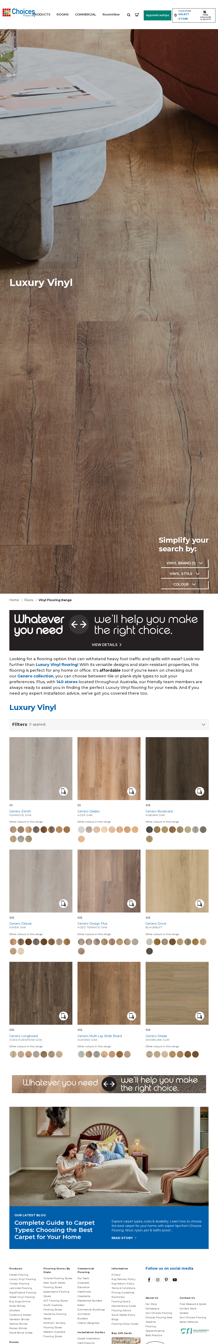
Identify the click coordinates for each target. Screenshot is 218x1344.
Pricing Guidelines (123, 1292)
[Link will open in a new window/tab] (149, 1279)
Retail (81, 1305)
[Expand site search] (129, 14)
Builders (82, 1318)
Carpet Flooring (18, 1274)
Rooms (63, 14)
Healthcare (84, 1291)
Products (41, 14)
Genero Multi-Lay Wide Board (99, 1037)
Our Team (83, 1278)
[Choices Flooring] (19, 13)
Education (83, 1287)
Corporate (83, 1282)
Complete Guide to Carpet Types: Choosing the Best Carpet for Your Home (54, 1229)
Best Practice (154, 1335)
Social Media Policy (123, 1314)
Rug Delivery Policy (123, 1279)
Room (111, 14)
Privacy (116, 1274)
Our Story (151, 1304)
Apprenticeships (157, 15)
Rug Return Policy (123, 1283)
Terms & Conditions (123, 1288)
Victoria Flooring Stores (57, 1278)
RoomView (118, 1297)
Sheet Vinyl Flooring (22, 1297)
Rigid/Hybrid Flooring (22, 1292)
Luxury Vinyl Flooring (22, 1279)
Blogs (115, 1319)
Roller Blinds (17, 1305)
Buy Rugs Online (19, 1301)
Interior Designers (88, 1322)
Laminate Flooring (20, 1288)
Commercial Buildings (91, 1309)
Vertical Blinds (18, 1323)
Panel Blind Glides (21, 1332)
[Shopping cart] (137, 14)
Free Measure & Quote (193, 1304)
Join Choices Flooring (159, 1312)
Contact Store (188, 1308)
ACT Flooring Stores (55, 1300)
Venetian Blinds (19, 1319)
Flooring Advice (121, 1310)
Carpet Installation (88, 1338)
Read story (122, 1238)
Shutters (14, 1310)
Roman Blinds (18, 1328)
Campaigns (152, 1308)
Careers (184, 1312)
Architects (83, 1314)
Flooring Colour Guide (125, 1323)
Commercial (85, 14)
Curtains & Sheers (20, 1314)
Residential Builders (89, 1300)
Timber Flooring (19, 1283)
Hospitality (84, 1296)
